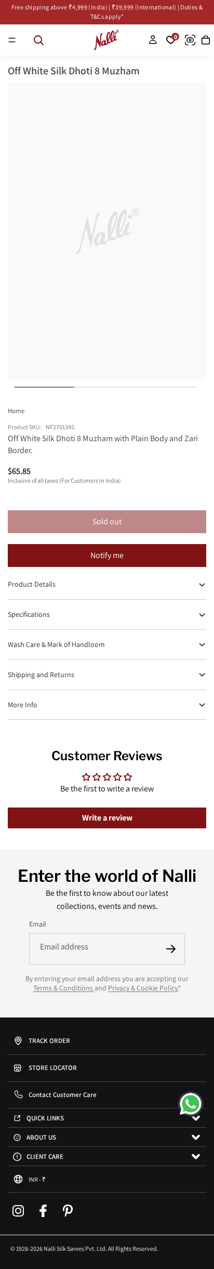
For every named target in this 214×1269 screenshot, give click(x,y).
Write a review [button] (107, 817)
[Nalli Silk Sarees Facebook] (43, 1211)
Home (16, 410)
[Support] (191, 1104)
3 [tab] (165, 387)
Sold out (107, 521)
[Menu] (12, 40)
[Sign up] (171, 949)
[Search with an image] (190, 40)
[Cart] (205, 40)
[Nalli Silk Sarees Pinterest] (68, 1211)
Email (37, 924)
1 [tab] (44, 387)
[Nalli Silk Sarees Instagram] (18, 1211)
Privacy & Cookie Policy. (143, 988)
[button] (107, 1179)
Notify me (107, 555)
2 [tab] (104, 387)
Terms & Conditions (64, 988)
